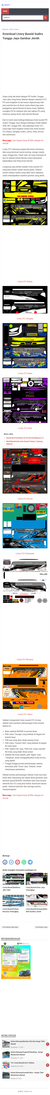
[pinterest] (17, 862)
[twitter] (11, 862)
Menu (5, 11)
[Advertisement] (25, 68)
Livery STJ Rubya (25, 281)
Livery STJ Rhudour (25, 659)
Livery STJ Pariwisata (25, 553)
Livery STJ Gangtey (25, 318)
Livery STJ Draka (25, 373)
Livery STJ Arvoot (25, 499)
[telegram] (30, 862)
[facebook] (5, 862)
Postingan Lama (41, 927)
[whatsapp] (23, 862)
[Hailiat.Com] (5, 5)
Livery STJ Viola (25, 428)
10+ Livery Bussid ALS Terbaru (22, 1063)
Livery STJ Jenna (25, 714)
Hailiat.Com (28, 1091)
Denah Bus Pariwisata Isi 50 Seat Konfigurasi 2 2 (25, 438)
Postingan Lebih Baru (10, 927)
